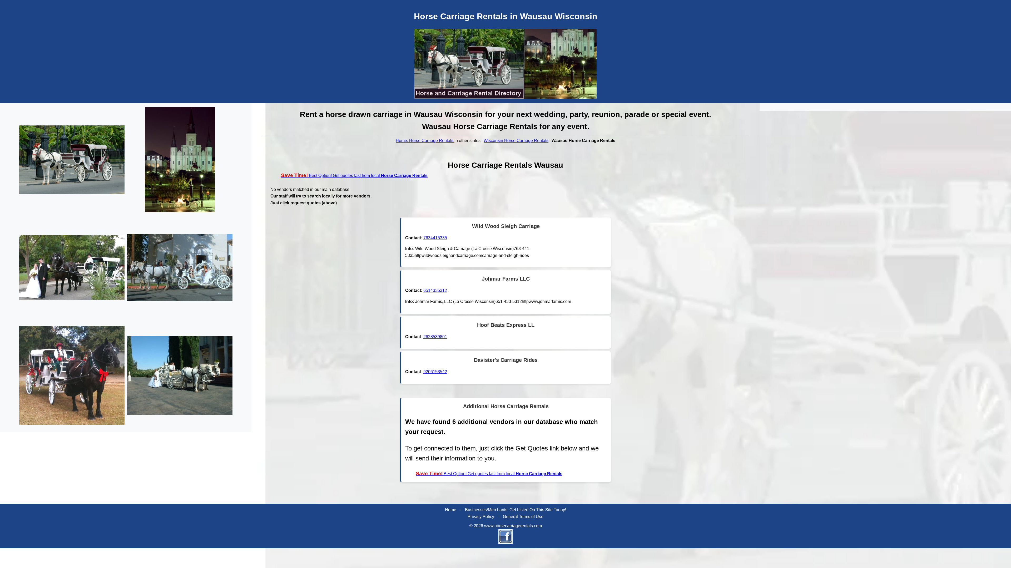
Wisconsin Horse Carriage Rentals (516, 140)
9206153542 (435, 371)
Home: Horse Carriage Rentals (425, 140)
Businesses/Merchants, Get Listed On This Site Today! (515, 510)
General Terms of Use (523, 516)
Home (450, 510)
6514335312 (435, 290)
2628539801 (435, 336)
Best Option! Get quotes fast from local (354, 175)
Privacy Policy (481, 516)
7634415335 (435, 238)
